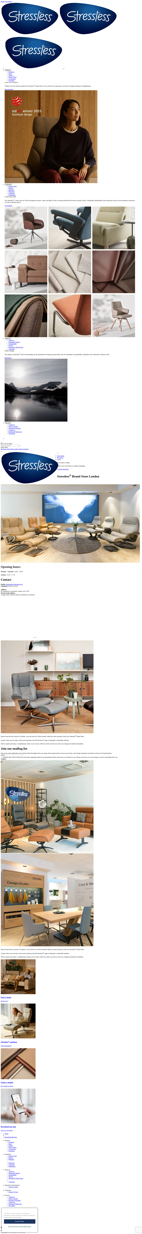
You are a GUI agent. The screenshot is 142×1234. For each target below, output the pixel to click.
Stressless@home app (15, 432)
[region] (20, 1220)
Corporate (12, 349)
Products (7, 70)
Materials (11, 190)
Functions (11, 80)
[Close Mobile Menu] (64, 68)
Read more (8, 358)
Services (7, 423)
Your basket (60, 456)
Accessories (12, 79)
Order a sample (13, 426)
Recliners (11, 72)
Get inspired (8, 205)
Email (2, 755)
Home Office (13, 77)
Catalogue (12, 193)
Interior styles (13, 186)
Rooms (11, 188)
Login (59, 459)
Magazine (11, 191)
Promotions (12, 195)
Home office (15, 449)
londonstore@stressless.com (14, 584)
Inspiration (8, 184)
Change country (13, 1187)
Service (11, 345)
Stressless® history (14, 342)
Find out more (9, 89)
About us (7, 338)
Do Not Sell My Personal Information (19, 1226)
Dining (11, 75)
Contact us (12, 430)
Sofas (10, 73)
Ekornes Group (13, 1192)
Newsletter (12, 433)
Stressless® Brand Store (16, 347)
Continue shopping (63, 469)
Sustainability (13, 344)
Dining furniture (23, 449)
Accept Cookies (19, 1221)
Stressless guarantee (15, 428)
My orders (60, 457)
